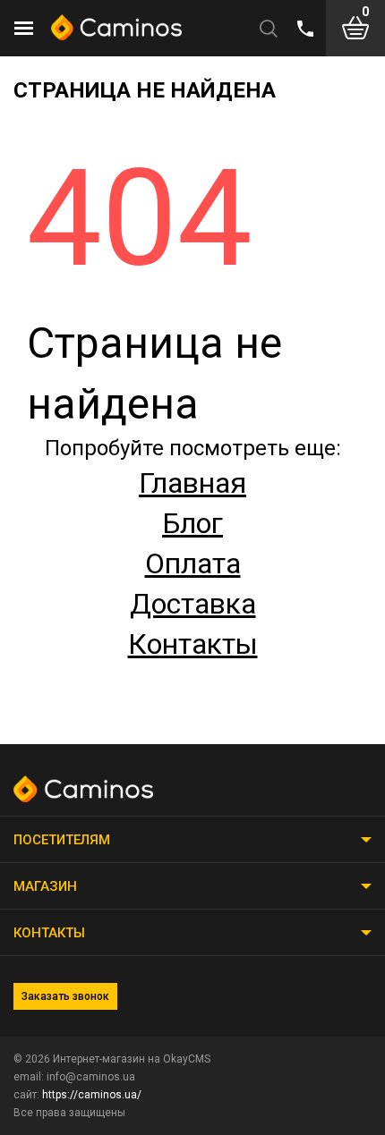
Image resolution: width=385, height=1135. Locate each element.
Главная (192, 483)
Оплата (193, 563)
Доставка (193, 604)
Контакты (193, 644)
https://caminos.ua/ (91, 1094)
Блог (192, 523)
